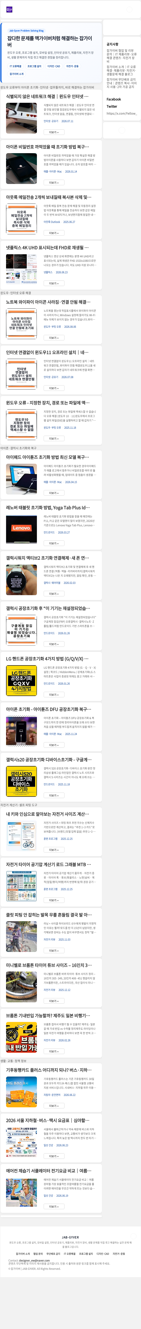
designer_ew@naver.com (34, 1260)
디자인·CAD (54, 66)
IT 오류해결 (15, 66)
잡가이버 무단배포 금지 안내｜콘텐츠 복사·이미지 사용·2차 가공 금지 (122, 83)
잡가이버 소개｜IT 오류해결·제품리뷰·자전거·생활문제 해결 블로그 (121, 70)
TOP (133, 1236)
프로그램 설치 (34, 66)
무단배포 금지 (53, 1253)
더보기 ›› (54, 132)
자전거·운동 (72, 66)
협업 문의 (38, 1253)
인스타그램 (122, 130)
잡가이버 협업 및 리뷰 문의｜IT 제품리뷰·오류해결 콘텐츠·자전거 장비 (122, 56)
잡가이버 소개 (17, 73)
